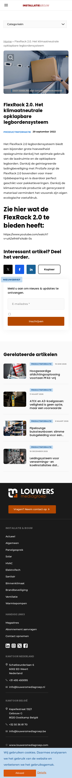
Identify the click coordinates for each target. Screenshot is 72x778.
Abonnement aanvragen (21, 629)
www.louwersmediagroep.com (28, 745)
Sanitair (10, 576)
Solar (9, 556)
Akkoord (20, 773)
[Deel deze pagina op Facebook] (19, 269)
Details (41, 772)
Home (7, 41)
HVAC (9, 563)
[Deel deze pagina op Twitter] (8, 269)
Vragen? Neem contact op (30, 509)
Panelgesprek (14, 549)
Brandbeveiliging (17, 590)
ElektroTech (13, 569)
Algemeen (12, 543)
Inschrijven (36, 321)
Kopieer (49, 269)
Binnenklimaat (15, 583)
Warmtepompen (16, 603)
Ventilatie (12, 596)
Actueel (10, 536)
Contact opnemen (17, 636)
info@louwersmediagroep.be (27, 731)
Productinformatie (17, 132)
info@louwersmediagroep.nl (27, 687)
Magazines (12, 622)
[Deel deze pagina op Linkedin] (31, 269)
